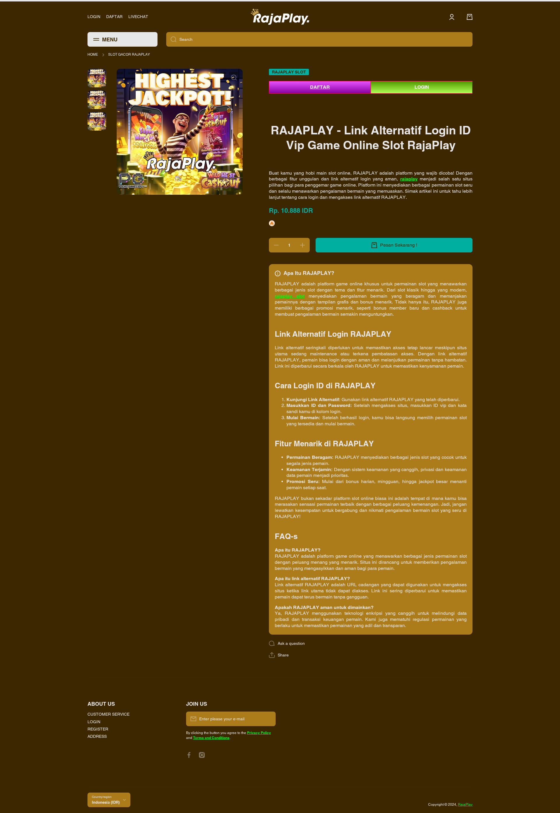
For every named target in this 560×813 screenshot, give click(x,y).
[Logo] (280, 17)
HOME (93, 54)
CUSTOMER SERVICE (109, 714)
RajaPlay (465, 805)
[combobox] (319, 39)
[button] (279, 655)
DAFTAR (320, 87)
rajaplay (409, 179)
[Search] (171, 39)
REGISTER (98, 729)
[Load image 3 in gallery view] (97, 121)
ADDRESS (97, 736)
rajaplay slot (289, 296)
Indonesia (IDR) (106, 802)
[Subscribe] (268, 719)
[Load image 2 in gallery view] (97, 99)
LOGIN (421, 87)
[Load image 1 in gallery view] (97, 78)
